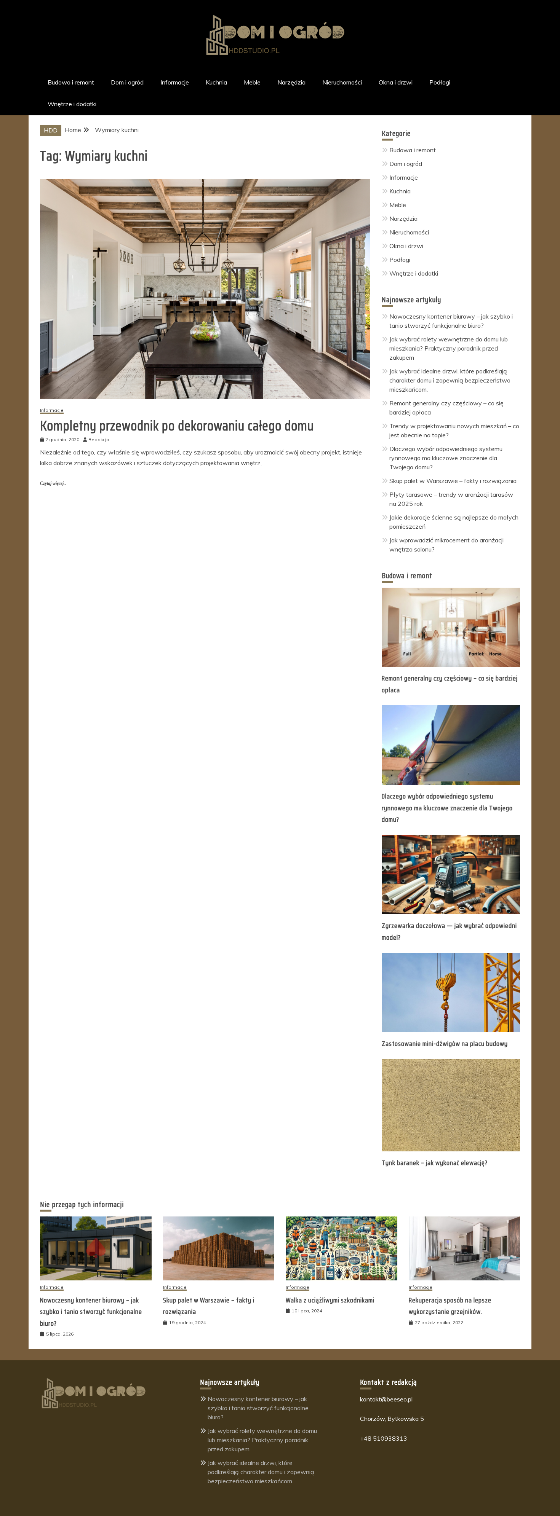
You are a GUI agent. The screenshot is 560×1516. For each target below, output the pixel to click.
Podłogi (439, 82)
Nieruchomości (342, 82)
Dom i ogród (127, 82)
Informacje (174, 82)
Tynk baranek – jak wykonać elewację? (435, 1162)
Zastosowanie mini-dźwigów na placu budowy (445, 1043)
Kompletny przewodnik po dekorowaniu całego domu (177, 426)
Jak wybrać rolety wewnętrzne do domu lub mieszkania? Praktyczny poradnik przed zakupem (448, 348)
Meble (252, 82)
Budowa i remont (71, 82)
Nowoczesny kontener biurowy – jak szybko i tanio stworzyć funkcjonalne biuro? (91, 1312)
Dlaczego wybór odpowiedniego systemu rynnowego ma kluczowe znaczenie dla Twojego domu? (445, 458)
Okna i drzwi (396, 82)
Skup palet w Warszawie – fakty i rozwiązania (453, 481)
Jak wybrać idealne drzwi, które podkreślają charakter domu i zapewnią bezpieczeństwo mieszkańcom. (449, 380)
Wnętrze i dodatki (72, 104)
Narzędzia (291, 82)
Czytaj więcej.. (53, 483)
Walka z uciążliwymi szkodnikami (330, 1300)
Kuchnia (216, 82)
